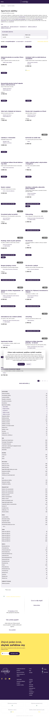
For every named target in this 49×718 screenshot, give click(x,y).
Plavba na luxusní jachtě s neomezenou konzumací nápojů (10, 368)
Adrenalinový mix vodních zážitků (11, 316)
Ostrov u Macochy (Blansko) (8, 191)
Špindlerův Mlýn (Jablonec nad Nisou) (7, 142)
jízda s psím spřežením (21, 19)
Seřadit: (3, 41)
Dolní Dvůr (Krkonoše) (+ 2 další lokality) (7, 245)
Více (2, 24)
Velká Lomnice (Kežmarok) (8, 167)
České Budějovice (6, 345)
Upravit (28, 364)
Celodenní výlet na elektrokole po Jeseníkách (35, 57)
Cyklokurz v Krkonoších (8, 137)
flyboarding (3, 20)
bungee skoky (22, 16)
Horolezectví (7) (23, 26)
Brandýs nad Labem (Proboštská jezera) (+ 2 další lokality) (11, 321)
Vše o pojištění (12, 629)
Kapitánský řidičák (7, 341)
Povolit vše (21, 364)
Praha (28, 141)
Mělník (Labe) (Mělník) (7, 62)
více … (4, 526)
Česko (45, 669)
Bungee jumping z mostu (8, 265)
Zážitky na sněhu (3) (32, 26)
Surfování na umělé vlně (32, 137)
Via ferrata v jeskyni (31, 265)
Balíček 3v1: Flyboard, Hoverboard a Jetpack (36, 291)
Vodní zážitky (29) (5, 26)
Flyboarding (29, 214)
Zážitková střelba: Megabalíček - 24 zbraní (12, 291)
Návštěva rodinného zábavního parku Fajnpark (35, 187)
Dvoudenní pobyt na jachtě (9, 214)
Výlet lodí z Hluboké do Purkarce (11, 111)
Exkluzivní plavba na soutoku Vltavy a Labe (12, 57)
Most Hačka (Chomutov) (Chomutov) (10, 269)
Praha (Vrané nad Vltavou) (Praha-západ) (32, 296)
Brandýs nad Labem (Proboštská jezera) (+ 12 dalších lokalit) (35, 219)
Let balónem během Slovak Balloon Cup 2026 (12, 163)
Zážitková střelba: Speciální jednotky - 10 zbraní (34, 342)
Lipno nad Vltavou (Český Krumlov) (6, 219)
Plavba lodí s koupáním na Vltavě (35, 111)
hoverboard (11, 20)
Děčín (28, 167)
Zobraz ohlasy (36, 605)
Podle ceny (27, 34)
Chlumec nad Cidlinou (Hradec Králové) (31, 194)
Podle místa (5, 34)
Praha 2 (4, 372)
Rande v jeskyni (5, 187)
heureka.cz (12, 611)
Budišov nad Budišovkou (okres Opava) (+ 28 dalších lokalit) (11, 296)
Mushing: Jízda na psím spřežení (11, 240)
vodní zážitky (38, 19)
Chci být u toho (14, 653)
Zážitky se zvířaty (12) (6, 28)
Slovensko (46, 672)
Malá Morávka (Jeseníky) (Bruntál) (32, 63)
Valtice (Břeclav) (30, 320)
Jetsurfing (28, 316)
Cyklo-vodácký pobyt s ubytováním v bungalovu (36, 163)
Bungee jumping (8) (14, 26)
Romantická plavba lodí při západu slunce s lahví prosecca (12, 84)
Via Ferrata (29, 240)
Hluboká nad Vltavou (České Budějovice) (7, 89)
